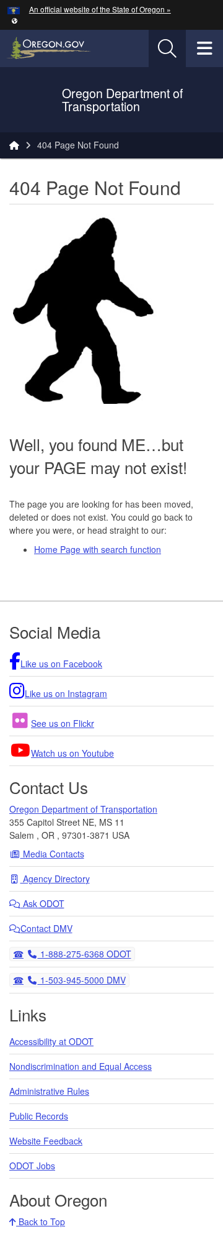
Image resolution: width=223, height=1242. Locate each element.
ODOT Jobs (32, 1165)
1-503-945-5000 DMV (81, 979)
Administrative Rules (49, 1091)
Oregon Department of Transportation (83, 809)
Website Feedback (45, 1141)
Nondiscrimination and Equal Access (80, 1066)
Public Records (38, 1116)
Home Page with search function (97, 549)
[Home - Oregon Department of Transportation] (14, 145)
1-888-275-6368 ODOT (84, 953)
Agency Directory (55, 878)
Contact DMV (46, 928)
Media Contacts (52, 853)
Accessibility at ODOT (51, 1041)
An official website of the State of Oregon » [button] (100, 9)
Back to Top (40, 1221)
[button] (14, 20)
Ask (42, 903)
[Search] (167, 48)
